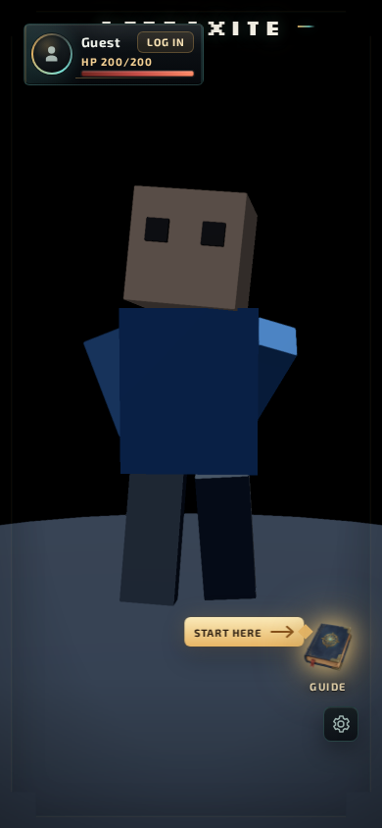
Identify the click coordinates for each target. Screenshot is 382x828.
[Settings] (340, 724)
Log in (165, 41)
